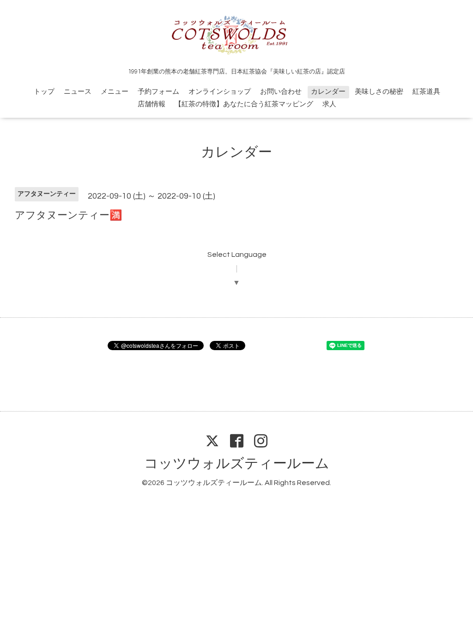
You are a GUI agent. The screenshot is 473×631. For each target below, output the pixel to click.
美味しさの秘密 (379, 91)
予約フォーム (158, 91)
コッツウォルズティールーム (236, 463)
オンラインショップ (219, 91)
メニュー (114, 91)
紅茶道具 (426, 91)
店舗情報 (151, 104)
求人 (329, 104)
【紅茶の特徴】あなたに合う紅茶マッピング (244, 104)
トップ (44, 91)
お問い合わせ (281, 91)
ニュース (77, 91)
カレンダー (328, 91)
